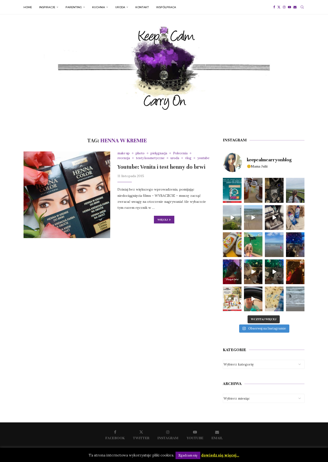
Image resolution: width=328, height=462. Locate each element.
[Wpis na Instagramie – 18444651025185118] (274, 190)
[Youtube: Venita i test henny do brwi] (67, 194)
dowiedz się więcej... (220, 455)
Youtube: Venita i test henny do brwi (161, 167)
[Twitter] (278, 7)
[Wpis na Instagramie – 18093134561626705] (232, 217)
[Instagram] (284, 7)
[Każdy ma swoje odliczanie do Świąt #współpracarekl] (274, 271)
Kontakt (142, 7)
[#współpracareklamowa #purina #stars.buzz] (232, 190)
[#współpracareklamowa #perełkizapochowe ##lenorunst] (253, 299)
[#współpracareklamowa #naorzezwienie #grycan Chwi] (253, 190)
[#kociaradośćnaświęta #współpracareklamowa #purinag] (253, 271)
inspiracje (47, 7)
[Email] (295, 7)
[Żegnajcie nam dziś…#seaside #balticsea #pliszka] (295, 299)
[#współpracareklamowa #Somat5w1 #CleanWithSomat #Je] (274, 217)
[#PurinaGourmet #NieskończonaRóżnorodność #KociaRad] (232, 299)
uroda (120, 7)
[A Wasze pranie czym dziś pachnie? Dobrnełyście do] (295, 217)
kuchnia (98, 7)
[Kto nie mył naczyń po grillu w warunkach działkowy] (232, 244)
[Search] (302, 7)
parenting (74, 7)
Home (28, 7)
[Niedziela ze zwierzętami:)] (253, 244)
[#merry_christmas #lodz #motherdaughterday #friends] (295, 271)
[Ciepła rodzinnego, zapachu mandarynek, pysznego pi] (232, 271)
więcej (163, 219)
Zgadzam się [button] (187, 455)
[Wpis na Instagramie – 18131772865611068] (295, 190)
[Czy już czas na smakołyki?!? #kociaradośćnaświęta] (295, 244)
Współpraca (166, 7)
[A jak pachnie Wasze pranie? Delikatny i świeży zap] (274, 299)
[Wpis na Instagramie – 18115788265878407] (253, 217)
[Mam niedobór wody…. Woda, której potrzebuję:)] (274, 244)
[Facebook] (274, 7)
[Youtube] (289, 7)
